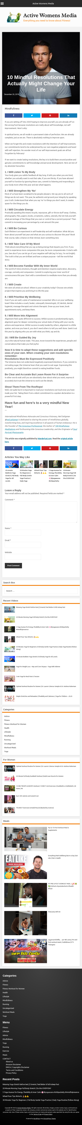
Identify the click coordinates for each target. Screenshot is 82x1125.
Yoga (6, 751)
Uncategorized (10, 744)
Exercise (6, 1051)
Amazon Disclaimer (13, 1064)
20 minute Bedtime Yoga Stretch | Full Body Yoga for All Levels (11, 475)
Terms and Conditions (14, 1070)
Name (8, 528)
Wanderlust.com (45, 438)
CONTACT (7, 1059)
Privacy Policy (11, 1073)
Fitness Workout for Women (15, 724)
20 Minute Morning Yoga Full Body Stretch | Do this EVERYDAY (27, 1088)
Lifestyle (7, 732)
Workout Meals (10, 748)
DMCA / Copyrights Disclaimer (17, 1067)
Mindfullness (12, 108)
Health (6, 728)
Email (8, 540)
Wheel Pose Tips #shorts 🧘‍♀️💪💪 (16, 1096)
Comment (10, 500)
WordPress (36, 1118)
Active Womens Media (43, 3)
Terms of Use (37, 1114)
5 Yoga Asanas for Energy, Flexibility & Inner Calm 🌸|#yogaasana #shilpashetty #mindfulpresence (41, 1092)
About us (9, 1062)
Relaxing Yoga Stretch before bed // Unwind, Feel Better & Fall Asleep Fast (31, 1084)
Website (8, 552)
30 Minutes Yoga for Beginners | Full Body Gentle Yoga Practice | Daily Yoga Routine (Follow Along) (26, 478)
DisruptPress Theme (50, 1118)
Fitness (7, 720)
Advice (7, 716)
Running (7, 740)
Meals (5, 1055)
